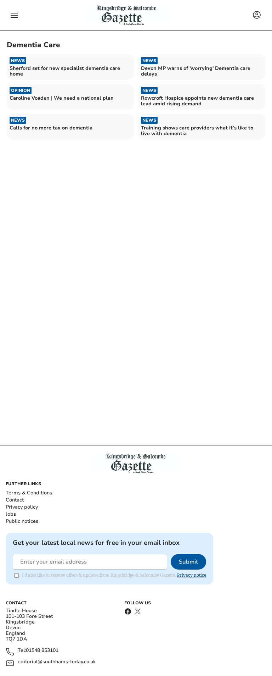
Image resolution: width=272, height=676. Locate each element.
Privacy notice (191, 575)
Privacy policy (22, 507)
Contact (15, 500)
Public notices (22, 521)
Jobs (11, 514)
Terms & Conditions (29, 492)
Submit (188, 562)
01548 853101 (42, 651)
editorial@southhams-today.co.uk (57, 662)
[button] (14, 15)
